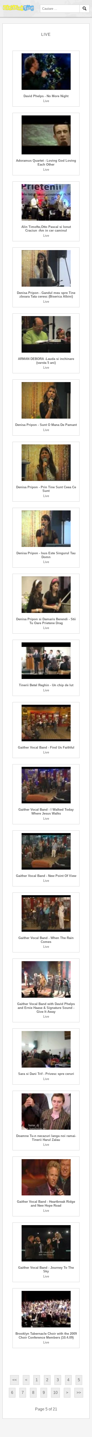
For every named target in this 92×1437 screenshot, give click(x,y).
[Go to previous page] (26, 1380)
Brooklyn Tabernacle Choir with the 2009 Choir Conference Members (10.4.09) (46, 1335)
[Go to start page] (14, 1380)
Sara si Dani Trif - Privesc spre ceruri (46, 1074)
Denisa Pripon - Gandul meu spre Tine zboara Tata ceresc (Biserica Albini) (46, 295)
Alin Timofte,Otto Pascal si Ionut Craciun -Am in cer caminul (46, 229)
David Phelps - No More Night (46, 96)
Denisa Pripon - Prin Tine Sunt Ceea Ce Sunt (46, 489)
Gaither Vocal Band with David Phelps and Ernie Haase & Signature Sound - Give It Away (46, 1007)
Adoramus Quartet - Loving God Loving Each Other (46, 162)
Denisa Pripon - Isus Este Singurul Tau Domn (46, 555)
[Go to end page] (79, 1392)
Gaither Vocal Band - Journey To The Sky (46, 1269)
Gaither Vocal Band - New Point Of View (46, 876)
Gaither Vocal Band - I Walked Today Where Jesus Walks (46, 811)
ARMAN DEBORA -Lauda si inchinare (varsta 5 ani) (46, 361)
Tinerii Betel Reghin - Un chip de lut (46, 685)
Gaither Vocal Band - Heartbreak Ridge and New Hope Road (46, 1203)
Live (46, 101)
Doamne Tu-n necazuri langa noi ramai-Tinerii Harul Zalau (46, 1138)
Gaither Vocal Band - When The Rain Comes (46, 940)
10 (55, 1392)
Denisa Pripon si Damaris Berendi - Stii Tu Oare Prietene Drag (46, 621)
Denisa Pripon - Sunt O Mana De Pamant (46, 425)
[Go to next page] (67, 1392)
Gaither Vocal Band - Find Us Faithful (46, 747)
